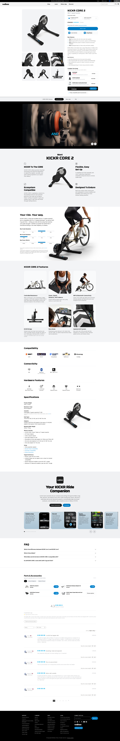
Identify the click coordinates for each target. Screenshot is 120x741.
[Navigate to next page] (69, 700)
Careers (36, 722)
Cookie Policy (62, 724)
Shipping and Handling (82, 25)
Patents (61, 727)
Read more (44, 642)
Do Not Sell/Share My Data (65, 719)
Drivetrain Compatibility (30, 450)
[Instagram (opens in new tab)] (77, 722)
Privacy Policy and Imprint (65, 717)
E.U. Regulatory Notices (64, 726)
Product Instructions (25, 723)
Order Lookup (24, 732)
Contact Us (24, 719)
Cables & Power (41, 581)
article (49, 413)
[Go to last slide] (90, 531)
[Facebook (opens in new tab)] (86, 721)
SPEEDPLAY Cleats (51, 727)
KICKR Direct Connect (34, 592)
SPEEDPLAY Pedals (51, 726)
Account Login (24, 734)
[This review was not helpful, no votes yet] (94, 646)
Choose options (90, 593)
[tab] (24, 531)
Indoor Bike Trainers (51, 720)
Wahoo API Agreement (64, 731)
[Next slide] (94, 531)
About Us (36, 717)
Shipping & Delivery (25, 727)
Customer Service (25, 717)
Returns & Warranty (25, 728)
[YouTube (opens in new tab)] (84, 721)
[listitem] (75, 32)
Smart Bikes (50, 719)
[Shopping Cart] (118, 4)
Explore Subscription (55, 505)
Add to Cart (93, 88)
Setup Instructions (29, 452)
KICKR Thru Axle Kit (34, 585)
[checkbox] (83, 73)
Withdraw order (78, 727)
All (25, 581)
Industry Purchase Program (40, 731)
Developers (37, 727)
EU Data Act (62, 722)
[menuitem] (48, 4)
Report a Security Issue (64, 733)
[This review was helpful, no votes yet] (92, 646)
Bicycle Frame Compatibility (31, 448)
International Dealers (38, 729)
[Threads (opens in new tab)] (75, 722)
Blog (35, 726)
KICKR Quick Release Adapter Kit (73, 585)
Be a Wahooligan (38, 733)
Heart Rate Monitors (51, 724)
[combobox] (107, 4)
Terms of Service (63, 720)
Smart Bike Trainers (51, 717)
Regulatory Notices (63, 729)
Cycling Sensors (51, 729)
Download (66, 505)
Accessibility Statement (39, 724)
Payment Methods (25, 725)
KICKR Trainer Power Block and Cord (74, 592)
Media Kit (36, 719)
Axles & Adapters (32, 581)
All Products (50, 731)
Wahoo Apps (37, 720)
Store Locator (24, 730)
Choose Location (70, 737)
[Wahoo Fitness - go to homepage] (77, 724)
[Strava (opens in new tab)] (81, 722)
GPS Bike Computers (51, 722)
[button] (110, 1)
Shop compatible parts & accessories (78, 92)
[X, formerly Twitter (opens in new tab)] (79, 721)
